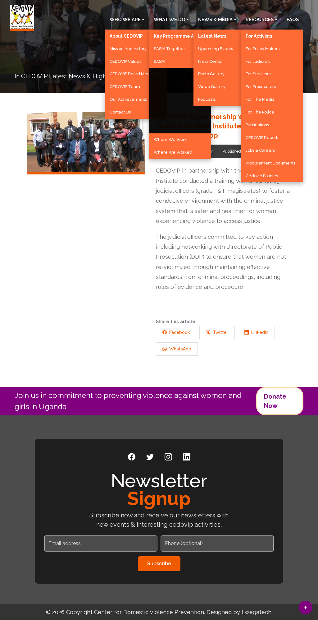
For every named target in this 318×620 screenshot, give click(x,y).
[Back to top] (305, 607)
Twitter (220, 332)
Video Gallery (211, 86)
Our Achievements (128, 99)
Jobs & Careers (260, 150)
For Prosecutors (261, 86)
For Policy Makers (262, 48)
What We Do (169, 19)
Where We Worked (173, 152)
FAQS (293, 19)
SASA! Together (169, 48)
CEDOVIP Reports (262, 137)
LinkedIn (259, 332)
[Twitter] (150, 457)
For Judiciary (258, 61)
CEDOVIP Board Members (135, 74)
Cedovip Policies (262, 176)
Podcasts (207, 99)
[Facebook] (131, 457)
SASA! (159, 61)
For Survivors (258, 74)
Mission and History (128, 48)
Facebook (179, 332)
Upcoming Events (215, 48)
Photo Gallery (211, 74)
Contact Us (120, 112)
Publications (257, 125)
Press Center (210, 61)
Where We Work (170, 139)
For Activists (259, 36)
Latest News (212, 36)
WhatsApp (180, 348)
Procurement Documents (270, 163)
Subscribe (159, 564)
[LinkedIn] (186, 457)
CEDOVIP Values (125, 61)
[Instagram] (168, 457)
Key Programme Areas (179, 36)
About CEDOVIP (126, 36)
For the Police (260, 112)
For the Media (260, 99)
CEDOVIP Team (125, 86)
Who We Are (125, 19)
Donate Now (275, 401)
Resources (260, 19)
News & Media (215, 19)
